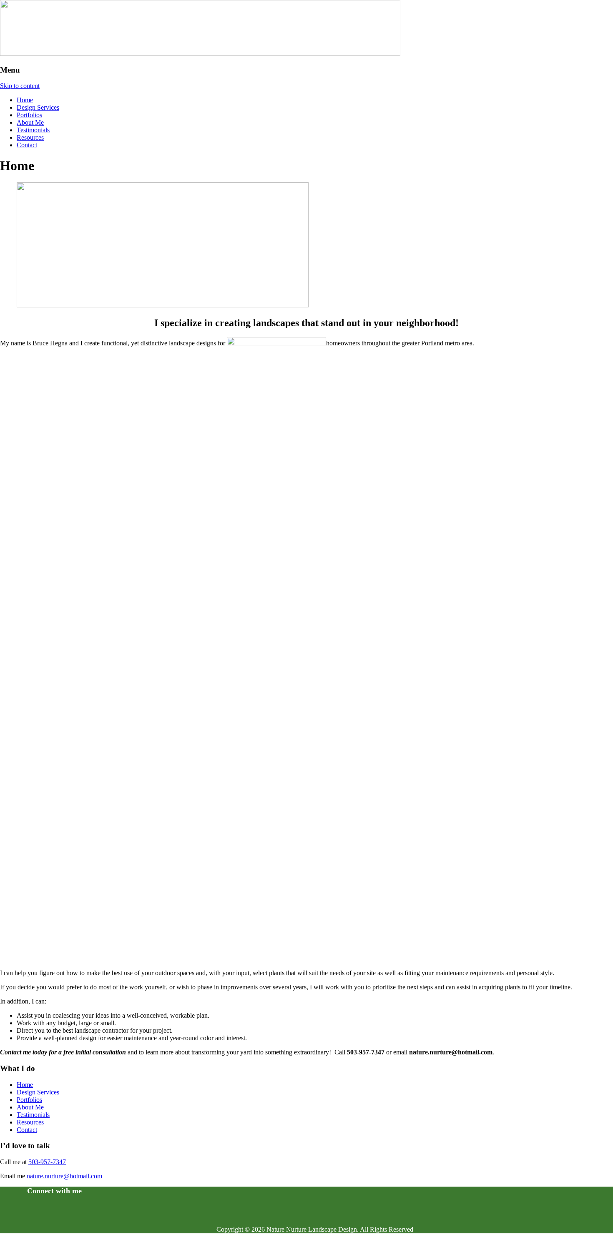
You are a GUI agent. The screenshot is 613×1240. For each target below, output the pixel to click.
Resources (30, 137)
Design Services (38, 107)
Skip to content (20, 85)
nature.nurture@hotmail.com (64, 1176)
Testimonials (33, 129)
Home (25, 99)
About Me (30, 122)
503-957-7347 (47, 1161)
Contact (27, 144)
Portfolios (29, 114)
